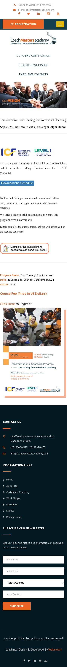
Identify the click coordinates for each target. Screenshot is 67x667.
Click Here (7, 304)
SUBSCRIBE (17, 606)
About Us (11, 486)
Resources (12, 504)
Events (10, 511)
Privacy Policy (14, 517)
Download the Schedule (17, 183)
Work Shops (13, 498)
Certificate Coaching (17, 492)
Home (9, 480)
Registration (25, 24)
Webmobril (55, 650)
